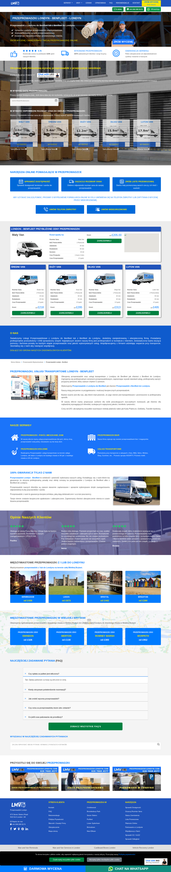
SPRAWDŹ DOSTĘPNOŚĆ (34, 184)
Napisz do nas (17, 821)
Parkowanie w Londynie (134, 827)
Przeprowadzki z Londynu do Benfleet (89, 386)
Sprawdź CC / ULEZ (132, 835)
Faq (110, 3)
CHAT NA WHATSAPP (131, 868)
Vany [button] (78, 3)
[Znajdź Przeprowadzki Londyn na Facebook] (11, 829)
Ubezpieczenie (54, 827)
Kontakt (136, 3)
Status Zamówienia (132, 815)
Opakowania (100, 3)
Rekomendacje (122, 3)
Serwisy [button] (67, 3)
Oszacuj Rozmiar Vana (133, 811)
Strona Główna (15, 362)
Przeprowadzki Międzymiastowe (33, 362)
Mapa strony (53, 831)
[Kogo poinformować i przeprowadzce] (34, 779)
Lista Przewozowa (132, 819)
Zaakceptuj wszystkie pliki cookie (66, 860)
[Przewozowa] (85, 779)
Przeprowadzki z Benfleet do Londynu (133, 386)
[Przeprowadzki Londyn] (18, 805)
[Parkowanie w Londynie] (136, 779)
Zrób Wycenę (123, 41)
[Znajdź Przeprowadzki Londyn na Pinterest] (22, 829)
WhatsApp (155, 9)
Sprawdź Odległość (132, 839)
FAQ (50, 811)
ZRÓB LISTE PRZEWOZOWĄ (136, 184)
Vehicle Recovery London (143, 848)
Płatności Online (131, 823)
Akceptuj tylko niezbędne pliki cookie (104, 860)
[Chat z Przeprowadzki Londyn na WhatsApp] (111, 868)
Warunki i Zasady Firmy (57, 823)
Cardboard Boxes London (104, 848)
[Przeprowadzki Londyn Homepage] (15, 3)
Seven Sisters (92, 815)
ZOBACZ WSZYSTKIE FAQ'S (85, 726)
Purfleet (90, 819)
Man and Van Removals (28, 848)
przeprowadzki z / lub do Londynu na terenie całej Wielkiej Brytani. (53, 568)
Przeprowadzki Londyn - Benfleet (57, 362)
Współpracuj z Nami (132, 831)
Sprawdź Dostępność (133, 807)
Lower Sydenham (93, 823)
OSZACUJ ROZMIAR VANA (85, 184)
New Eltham (91, 831)
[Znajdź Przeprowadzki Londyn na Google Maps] (19, 829)
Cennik (89, 3)
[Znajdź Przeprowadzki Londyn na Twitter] (14, 829)
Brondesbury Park (93, 811)
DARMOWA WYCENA (45, 868)
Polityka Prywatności (56, 819)
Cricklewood (91, 807)
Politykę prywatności (127, 854)
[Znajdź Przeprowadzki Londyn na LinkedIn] (26, 829)
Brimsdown (91, 827)
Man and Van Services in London (66, 848)
